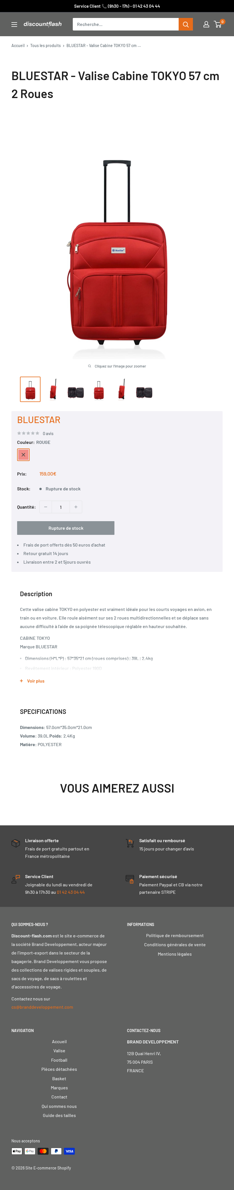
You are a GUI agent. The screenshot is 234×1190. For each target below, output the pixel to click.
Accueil (18, 45)
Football (59, 1060)
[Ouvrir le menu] (14, 24)
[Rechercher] (186, 24)
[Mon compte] (206, 24)
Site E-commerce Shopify (48, 1167)
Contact (59, 1096)
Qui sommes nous (59, 1106)
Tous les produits (45, 45)
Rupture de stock (66, 528)
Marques (59, 1087)
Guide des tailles (59, 1115)
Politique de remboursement (175, 935)
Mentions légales (175, 954)
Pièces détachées (59, 1069)
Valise (59, 1050)
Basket (59, 1078)
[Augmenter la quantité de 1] (76, 507)
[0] (217, 24)
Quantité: (26, 506)
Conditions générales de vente (175, 944)
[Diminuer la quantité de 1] (46, 507)
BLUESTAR (38, 419)
